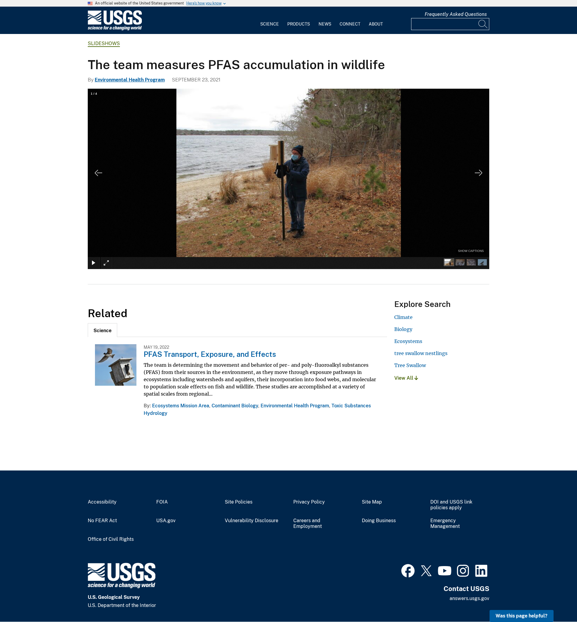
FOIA (162, 502)
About (376, 24)
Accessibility (102, 502)
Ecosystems (408, 341)
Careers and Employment (307, 523)
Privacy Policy (309, 502)
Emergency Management (445, 523)
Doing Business (379, 520)
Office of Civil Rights (111, 539)
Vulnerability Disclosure (251, 520)
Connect (350, 24)
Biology (403, 329)
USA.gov (166, 520)
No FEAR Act (102, 520)
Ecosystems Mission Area (180, 406)
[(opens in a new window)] (408, 570)
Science (269, 24)
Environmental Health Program (130, 80)
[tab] (102, 330)
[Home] (115, 29)
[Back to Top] (555, 600)
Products (298, 24)
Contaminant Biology (235, 406)
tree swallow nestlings (420, 353)
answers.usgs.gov (469, 598)
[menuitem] (269, 20)
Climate (403, 317)
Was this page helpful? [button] (522, 616)
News (325, 24)
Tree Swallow (410, 365)
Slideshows (104, 43)
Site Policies (238, 502)
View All (404, 378)
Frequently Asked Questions (456, 14)
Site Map (372, 502)
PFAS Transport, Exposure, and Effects (210, 354)
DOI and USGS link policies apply (451, 504)
